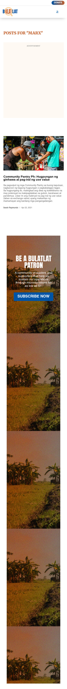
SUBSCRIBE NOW (33, 296)
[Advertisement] (33, 82)
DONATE (58, 3)
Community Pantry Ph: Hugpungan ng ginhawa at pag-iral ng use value (33, 173)
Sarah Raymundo (10, 208)
